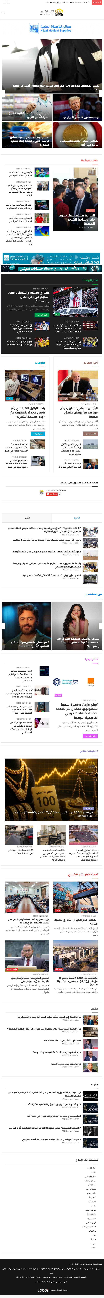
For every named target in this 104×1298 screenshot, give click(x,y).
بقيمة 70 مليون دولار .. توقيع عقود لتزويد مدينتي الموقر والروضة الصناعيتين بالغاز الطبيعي (47, 565)
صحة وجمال (91, 1214)
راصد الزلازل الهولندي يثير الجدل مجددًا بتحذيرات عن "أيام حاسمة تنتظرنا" (27, 412)
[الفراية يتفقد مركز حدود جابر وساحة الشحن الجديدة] (75, 199)
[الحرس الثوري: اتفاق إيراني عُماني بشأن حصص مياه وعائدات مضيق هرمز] (90, 444)
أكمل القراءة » (42, 315)
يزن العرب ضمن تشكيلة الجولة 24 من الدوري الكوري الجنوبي (21, 328)
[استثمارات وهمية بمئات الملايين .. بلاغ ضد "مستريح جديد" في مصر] (37, 444)
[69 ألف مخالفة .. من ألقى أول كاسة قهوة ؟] (19, 835)
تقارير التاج (20, 1277)
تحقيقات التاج (91, 1189)
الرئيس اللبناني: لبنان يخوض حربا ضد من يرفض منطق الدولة (79, 412)
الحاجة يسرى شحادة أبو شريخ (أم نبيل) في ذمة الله (54, 1116)
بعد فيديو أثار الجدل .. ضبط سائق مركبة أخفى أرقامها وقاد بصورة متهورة (29, 141)
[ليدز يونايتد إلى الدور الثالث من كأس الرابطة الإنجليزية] (42, 342)
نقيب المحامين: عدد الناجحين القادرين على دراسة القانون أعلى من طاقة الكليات (55, 87)
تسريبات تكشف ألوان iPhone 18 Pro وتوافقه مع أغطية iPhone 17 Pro (19, 693)
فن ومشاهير (91, 1223)
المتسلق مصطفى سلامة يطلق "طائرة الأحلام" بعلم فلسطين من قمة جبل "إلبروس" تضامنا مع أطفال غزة (19, 237)
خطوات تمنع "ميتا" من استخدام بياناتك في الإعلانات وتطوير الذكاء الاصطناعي (21, 727)
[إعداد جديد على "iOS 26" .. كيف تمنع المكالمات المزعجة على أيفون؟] (42, 707)
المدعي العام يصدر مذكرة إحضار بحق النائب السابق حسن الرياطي (30, 979)
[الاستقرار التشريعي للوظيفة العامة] (90, 1044)
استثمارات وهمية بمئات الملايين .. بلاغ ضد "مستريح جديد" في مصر (16, 447)
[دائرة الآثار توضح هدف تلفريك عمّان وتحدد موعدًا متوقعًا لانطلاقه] (90, 543)
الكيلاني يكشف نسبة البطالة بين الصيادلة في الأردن (29, 115)
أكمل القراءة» (90, 434)
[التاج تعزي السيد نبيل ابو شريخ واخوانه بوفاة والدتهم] (90, 1108)
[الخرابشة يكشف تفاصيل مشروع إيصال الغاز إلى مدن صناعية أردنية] (90, 555)
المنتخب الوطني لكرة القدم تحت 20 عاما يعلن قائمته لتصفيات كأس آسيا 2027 (67, 328)
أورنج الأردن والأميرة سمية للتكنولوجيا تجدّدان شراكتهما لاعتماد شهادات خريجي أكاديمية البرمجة (77, 711)
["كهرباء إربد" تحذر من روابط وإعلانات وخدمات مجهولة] (42, 205)
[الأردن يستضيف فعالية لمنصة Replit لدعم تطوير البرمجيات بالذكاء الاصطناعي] (44, 671)
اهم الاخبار (92, 1185)
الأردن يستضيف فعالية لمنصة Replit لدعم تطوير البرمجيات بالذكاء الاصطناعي (20, 676)
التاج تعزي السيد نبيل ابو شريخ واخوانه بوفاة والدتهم (53, 1104)
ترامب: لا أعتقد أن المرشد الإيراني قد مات (69, 465)
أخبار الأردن (91, 1168)
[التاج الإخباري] (52, 12)
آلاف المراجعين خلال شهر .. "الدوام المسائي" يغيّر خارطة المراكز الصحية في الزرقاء (19, 190)
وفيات (93, 1248)
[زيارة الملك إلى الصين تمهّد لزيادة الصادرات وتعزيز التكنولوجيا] (90, 1020)
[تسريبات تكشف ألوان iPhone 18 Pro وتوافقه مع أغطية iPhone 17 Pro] (42, 690)
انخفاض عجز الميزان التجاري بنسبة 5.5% (76, 921)
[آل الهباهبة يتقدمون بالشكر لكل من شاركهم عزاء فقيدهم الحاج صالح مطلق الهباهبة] (90, 1096)
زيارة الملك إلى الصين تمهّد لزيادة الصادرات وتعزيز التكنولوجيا (49, 1017)
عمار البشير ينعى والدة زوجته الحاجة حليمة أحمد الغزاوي (51, 1140)
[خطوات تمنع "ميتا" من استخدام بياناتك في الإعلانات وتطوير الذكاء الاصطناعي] (42, 723)
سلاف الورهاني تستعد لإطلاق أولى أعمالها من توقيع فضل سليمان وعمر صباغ (77, 642)
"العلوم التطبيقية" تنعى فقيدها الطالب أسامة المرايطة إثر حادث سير (45, 1128)
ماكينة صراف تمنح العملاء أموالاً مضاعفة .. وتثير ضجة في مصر (17, 463)
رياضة (93, 1206)
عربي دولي (91, 1218)
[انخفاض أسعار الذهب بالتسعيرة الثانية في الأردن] (77, 135)
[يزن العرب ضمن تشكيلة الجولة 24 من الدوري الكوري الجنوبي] (42, 325)
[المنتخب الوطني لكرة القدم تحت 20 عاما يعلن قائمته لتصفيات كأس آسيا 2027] (90, 325)
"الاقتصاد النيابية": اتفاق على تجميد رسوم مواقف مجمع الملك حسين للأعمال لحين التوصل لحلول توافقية (44, 530)
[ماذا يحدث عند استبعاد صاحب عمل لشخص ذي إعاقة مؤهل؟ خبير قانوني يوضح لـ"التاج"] (51, 835)
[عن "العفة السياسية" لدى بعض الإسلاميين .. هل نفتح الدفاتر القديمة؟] (90, 1032)
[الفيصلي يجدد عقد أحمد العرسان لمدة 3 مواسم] (42, 172)
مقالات (93, 1235)
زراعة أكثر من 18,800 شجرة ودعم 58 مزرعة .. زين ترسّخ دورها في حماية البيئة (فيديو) (77, 981)
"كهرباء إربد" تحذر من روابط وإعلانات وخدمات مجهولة (19, 206)
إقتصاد (93, 1172)
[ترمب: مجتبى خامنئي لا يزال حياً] (77, 107)
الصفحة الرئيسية (80, 1277)
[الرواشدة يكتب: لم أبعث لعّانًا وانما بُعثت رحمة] (90, 1056)
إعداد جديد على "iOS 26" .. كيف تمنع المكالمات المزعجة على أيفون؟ (19, 709)
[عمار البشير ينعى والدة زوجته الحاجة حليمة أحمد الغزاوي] (90, 1143)
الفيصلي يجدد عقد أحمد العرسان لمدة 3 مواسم (20, 174)
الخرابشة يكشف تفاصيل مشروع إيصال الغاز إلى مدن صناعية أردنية (47, 552)
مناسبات (93, 1239)
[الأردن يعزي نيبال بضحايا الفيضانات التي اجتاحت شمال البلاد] (90, 579)
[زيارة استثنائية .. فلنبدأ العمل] (90, 1067)
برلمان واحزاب (90, 1181)
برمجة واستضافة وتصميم (58, 1290)
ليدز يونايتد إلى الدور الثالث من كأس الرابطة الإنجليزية (19, 343)
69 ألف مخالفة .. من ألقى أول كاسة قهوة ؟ (20, 851)
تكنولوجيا (92, 1197)
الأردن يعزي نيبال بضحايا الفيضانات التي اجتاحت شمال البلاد (51, 575)
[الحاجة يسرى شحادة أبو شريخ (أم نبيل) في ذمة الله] (90, 1119)
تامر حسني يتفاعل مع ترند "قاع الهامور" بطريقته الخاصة (30, 644)
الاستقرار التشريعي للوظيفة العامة (62, 1040)
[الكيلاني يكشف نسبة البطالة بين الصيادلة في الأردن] (27, 107)
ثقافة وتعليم (91, 1193)
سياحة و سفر (90, 1210)
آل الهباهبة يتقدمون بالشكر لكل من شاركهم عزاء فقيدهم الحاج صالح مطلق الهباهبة (44, 1094)
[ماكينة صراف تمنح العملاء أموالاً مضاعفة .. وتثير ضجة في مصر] (38, 461)
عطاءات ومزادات (89, 1227)
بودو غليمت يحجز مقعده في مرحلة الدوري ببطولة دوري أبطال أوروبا (68, 344)
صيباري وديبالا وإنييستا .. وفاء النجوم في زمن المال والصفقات (28, 297)
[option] (52, 93)
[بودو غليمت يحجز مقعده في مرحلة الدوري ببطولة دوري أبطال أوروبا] (90, 342)
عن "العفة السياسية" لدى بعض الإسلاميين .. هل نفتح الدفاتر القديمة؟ (44, 1029)
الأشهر (27, 518)
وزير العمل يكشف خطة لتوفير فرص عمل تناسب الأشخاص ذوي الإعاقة (28, 921)
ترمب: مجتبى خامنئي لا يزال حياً (81, 117)
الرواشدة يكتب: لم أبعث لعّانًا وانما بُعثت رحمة (57, 1052)
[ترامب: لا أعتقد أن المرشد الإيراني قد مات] (90, 464)
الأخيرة (77, 518)
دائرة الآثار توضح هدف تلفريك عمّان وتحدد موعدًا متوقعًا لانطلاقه (47, 540)
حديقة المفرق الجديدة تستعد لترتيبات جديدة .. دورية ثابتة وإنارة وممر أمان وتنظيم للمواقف (83, 855)
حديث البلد (92, 1202)
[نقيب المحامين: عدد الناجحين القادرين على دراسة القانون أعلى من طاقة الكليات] (52, 66)
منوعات (93, 1244)
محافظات (92, 1231)
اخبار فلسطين (90, 1176)
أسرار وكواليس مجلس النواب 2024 (54, 1282)
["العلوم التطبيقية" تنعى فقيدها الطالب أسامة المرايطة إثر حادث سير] (90, 1131)
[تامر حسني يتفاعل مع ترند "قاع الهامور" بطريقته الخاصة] (26, 626)
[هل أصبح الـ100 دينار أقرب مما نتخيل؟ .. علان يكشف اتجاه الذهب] (51, 790)
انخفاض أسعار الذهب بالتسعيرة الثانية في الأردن (79, 142)
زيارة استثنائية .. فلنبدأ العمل (66, 1064)
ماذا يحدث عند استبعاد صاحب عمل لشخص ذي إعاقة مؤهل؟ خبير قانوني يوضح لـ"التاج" (58, 2)
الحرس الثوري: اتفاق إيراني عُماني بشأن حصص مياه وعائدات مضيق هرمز (71, 449)
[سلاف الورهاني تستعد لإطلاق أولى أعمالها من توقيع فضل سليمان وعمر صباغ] (77, 626)
